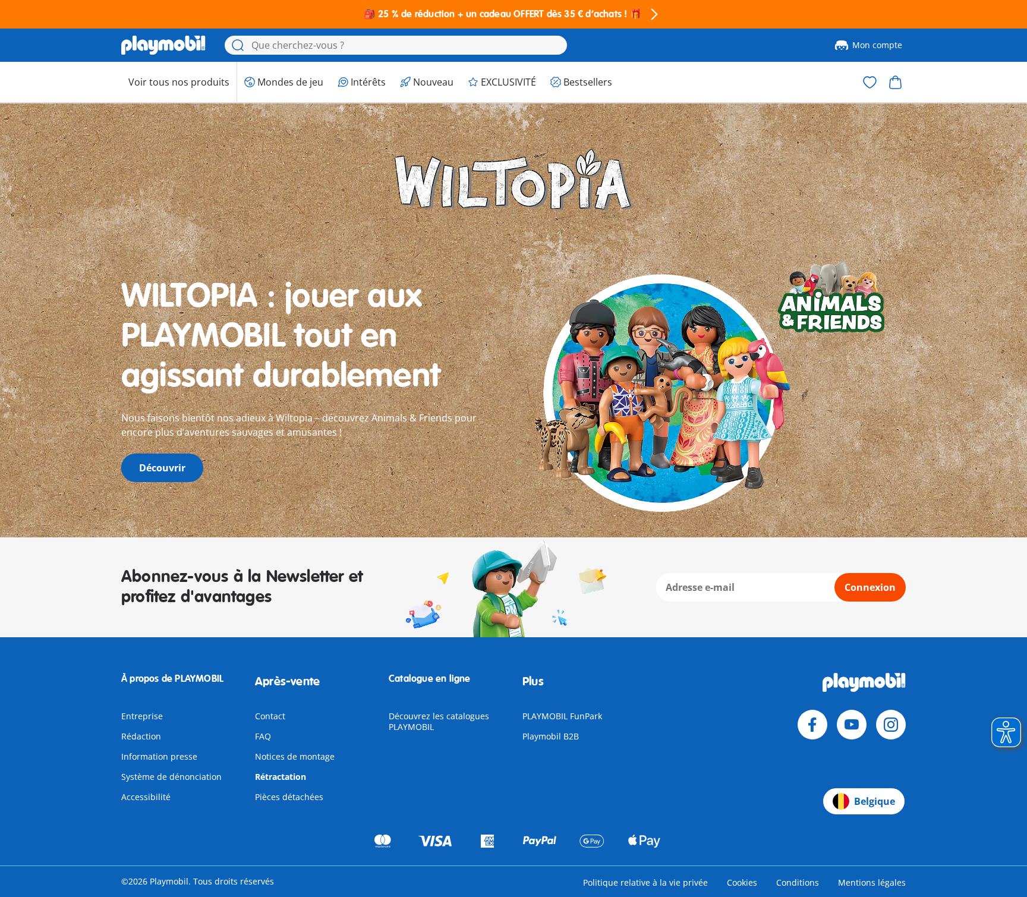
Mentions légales (872, 882)
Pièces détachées (289, 796)
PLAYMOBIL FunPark (562, 716)
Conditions (797, 882)
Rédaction (141, 736)
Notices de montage (295, 756)
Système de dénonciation (171, 776)
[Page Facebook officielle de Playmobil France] (812, 724)
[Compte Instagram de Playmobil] (891, 724)
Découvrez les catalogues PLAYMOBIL (439, 721)
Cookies (742, 882)
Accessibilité (146, 796)
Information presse (159, 756)
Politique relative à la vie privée (645, 882)
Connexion (870, 587)
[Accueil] (163, 45)
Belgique (874, 801)
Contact (270, 716)
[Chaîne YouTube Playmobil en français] (852, 724)
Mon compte (877, 45)
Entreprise (142, 716)
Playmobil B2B (550, 736)
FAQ (263, 736)
